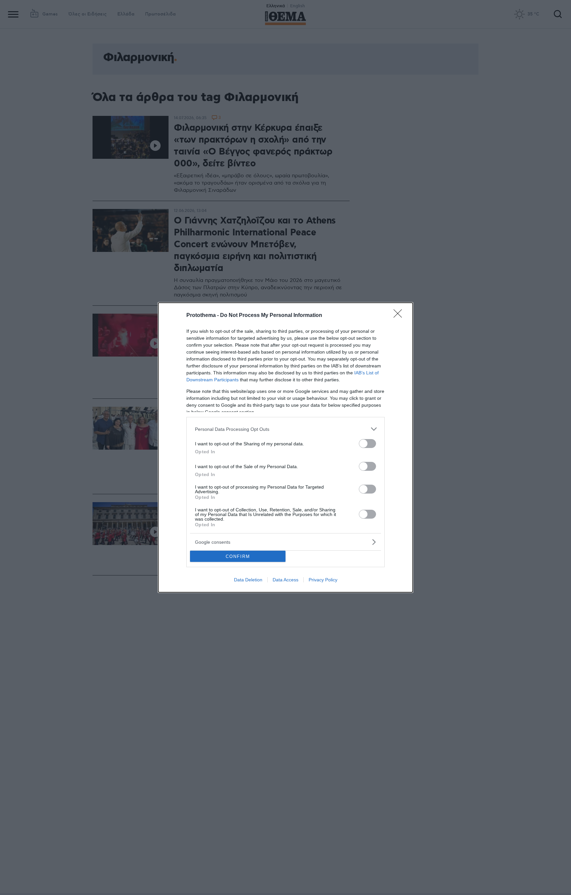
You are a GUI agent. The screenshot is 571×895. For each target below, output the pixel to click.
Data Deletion (248, 579)
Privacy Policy (323, 579)
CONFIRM (238, 556)
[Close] (400, 315)
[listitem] (285, 429)
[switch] (367, 443)
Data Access (285, 579)
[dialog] (285, 447)
